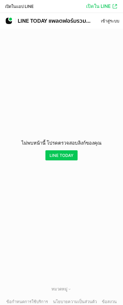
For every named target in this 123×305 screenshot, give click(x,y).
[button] (69, 289)
